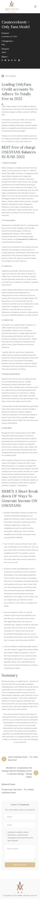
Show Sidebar (10, 76)
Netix (20, 895)
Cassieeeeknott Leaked (25, 239)
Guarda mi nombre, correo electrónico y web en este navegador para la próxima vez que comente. (20, 836)
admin (4, 52)
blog (3, 44)
